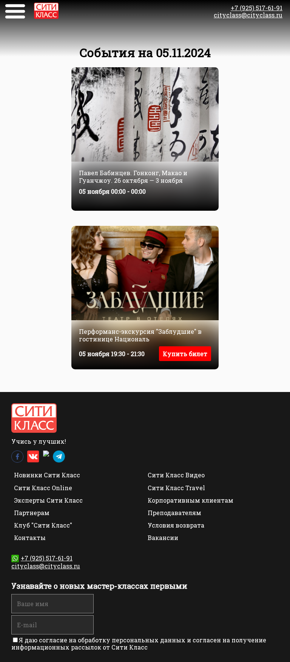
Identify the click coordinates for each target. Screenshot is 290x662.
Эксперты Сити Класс (48, 500)
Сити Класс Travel (176, 488)
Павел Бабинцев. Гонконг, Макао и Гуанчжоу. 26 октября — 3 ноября (133, 176)
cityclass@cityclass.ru (248, 15)
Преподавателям (174, 513)
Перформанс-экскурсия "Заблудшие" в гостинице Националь (140, 335)
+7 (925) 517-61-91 (256, 8)
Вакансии (163, 538)
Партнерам (31, 513)
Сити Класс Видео (176, 475)
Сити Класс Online (43, 488)
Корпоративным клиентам (190, 500)
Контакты (30, 538)
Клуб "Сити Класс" (43, 525)
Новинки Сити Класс (47, 475)
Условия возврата (176, 525)
